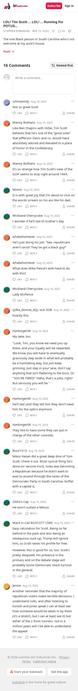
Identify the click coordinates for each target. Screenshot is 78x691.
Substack (18, 682)
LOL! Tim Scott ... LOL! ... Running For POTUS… (33, 24)
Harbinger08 (21, 331)
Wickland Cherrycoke (27, 215)
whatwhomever (23, 236)
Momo (17, 189)
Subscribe (54, 6)
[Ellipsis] (72, 101)
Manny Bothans (23, 122)
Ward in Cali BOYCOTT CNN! (32, 523)
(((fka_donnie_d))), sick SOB (32, 310)
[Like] (53, 31)
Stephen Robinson (16, 31)
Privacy (64, 657)
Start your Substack (28, 672)
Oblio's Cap (20, 501)
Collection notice (44, 661)
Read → (8, 51)
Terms (26, 661)
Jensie (16, 585)
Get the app (59, 672)
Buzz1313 (19, 450)
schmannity (20, 101)
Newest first (64, 65)
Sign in (69, 6)
